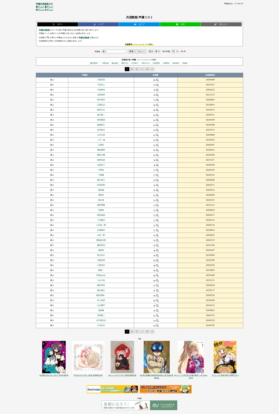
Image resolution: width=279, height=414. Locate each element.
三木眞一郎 (101, 225)
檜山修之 (115, 63)
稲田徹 (101, 190)
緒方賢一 (101, 115)
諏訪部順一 (94, 63)
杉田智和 (101, 185)
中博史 (101, 170)
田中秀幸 (101, 100)
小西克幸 (101, 265)
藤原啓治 (101, 245)
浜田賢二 (101, 315)
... (142, 69)
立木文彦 (101, 135)
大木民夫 (101, 325)
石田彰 (101, 145)
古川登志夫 (101, 320)
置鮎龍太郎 (101, 240)
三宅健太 (101, 220)
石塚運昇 (101, 230)
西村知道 (101, 160)
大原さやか (145, 63)
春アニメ (40, 6)
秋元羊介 (101, 255)
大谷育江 (134, 63)
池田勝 (101, 310)
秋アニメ (40, 9)
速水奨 (101, 200)
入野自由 (105, 63)
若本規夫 (101, 130)
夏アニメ (49, 6)
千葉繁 (101, 175)
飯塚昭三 (101, 125)
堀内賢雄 (101, 120)
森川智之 (101, 180)
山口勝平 (101, 305)
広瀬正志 (101, 105)
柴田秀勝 (101, 205)
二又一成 (101, 140)
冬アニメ (49, 9)
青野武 (101, 195)
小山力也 (101, 280)
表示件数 (166, 51)
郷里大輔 (101, 155)
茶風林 (101, 210)
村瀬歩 (185, 63)
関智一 (101, 270)
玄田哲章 (101, 95)
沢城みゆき (101, 275)
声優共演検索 (44, 30)
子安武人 (101, 85)
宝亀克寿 (101, 260)
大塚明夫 (166, 63)
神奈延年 (176, 63)
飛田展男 (101, 150)
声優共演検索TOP (44, 4)
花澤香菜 (156, 63)
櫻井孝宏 (101, 285)
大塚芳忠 (101, 80)
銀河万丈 (101, 110)
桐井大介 (125, 63)
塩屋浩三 (101, 165)
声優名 (97, 51)
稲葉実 (101, 250)
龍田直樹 (101, 215)
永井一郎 (101, 235)
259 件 (183, 51)
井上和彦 (101, 300)
